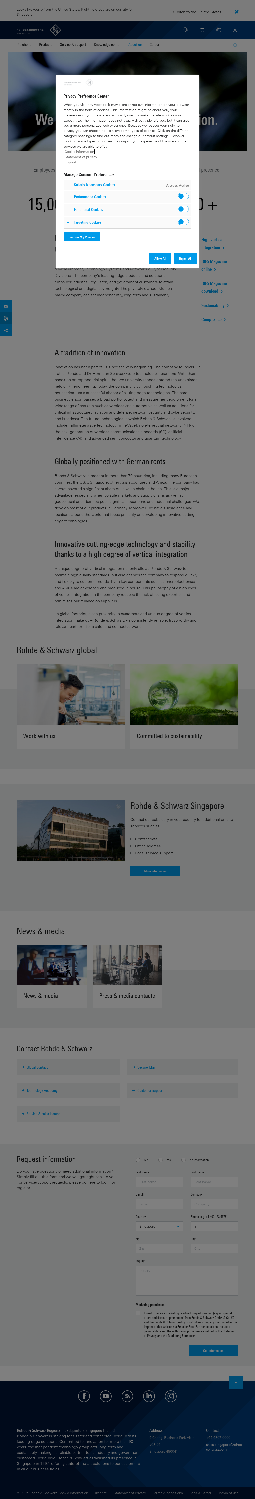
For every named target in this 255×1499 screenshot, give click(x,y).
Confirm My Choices (82, 237)
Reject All (185, 258)
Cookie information (79, 151)
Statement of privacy (81, 157)
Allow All (160, 258)
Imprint (70, 162)
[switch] (183, 196)
